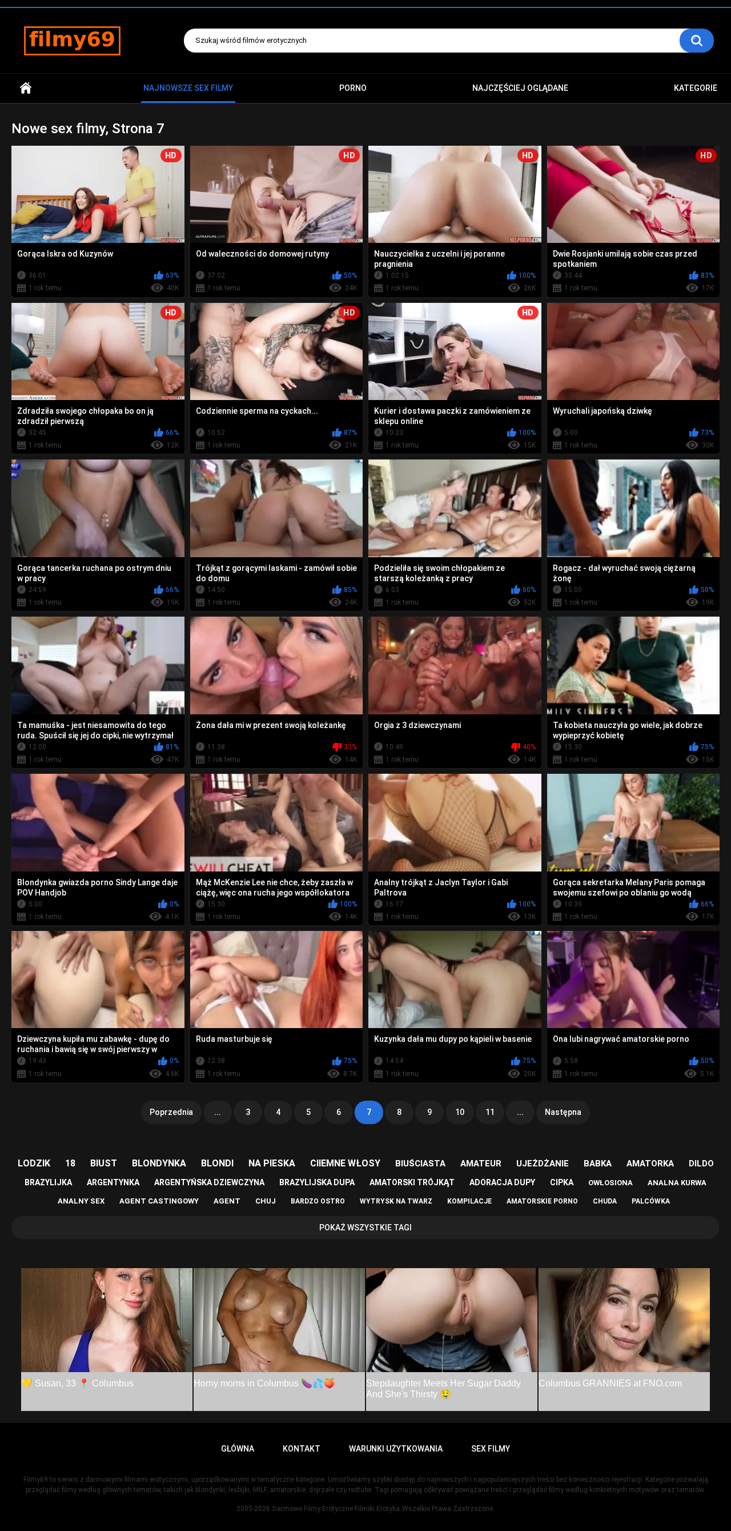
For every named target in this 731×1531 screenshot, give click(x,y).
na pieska (271, 1163)
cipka (561, 1182)
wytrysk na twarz (396, 1201)
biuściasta (420, 1163)
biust (103, 1163)
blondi (217, 1163)
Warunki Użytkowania (396, 1448)
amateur (480, 1163)
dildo (701, 1163)
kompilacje (469, 1201)
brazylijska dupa (317, 1182)
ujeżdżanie (542, 1163)
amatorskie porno (542, 1201)
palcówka (651, 1201)
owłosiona (610, 1182)
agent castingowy (159, 1201)
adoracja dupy (502, 1182)
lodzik (34, 1163)
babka (598, 1163)
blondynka (159, 1163)
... (217, 1112)
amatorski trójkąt (412, 1182)
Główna (25, 88)
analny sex (81, 1201)
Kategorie (695, 88)
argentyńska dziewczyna (209, 1182)
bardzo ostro (318, 1201)
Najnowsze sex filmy (188, 88)
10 (459, 1112)
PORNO (353, 88)
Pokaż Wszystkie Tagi (365, 1227)
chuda (605, 1201)
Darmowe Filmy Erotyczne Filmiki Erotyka (336, 1509)
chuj (265, 1201)
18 (70, 1163)
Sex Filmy (490, 1448)
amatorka (650, 1163)
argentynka (113, 1182)
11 (490, 1112)
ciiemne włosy (345, 1163)
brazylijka (48, 1182)
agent (227, 1201)
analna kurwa (677, 1182)
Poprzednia (171, 1112)
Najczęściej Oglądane (520, 88)
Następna (563, 1112)
